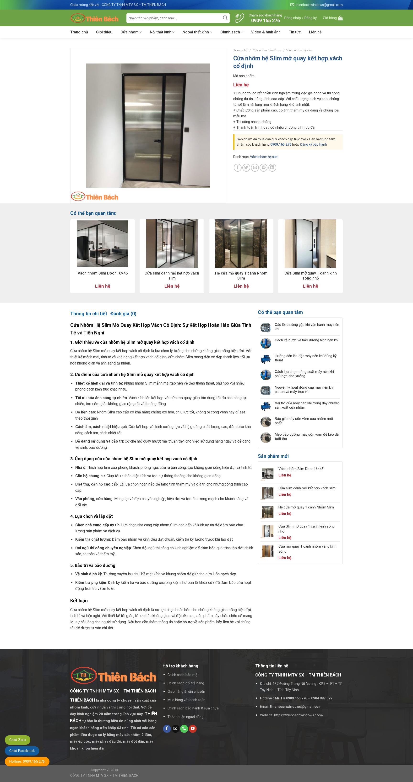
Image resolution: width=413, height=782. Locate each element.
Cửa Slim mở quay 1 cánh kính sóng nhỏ (310, 275)
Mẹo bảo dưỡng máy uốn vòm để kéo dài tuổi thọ (307, 436)
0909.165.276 (280, 144)
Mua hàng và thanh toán (186, 700)
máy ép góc (80, 741)
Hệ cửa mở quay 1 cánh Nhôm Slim (241, 275)
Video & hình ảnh (266, 32)
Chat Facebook (22, 751)
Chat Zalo (17, 740)
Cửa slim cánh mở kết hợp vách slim (172, 275)
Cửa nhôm (129, 32)
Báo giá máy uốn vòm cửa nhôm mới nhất (304, 421)
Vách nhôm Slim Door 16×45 (103, 273)
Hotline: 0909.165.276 (27, 761)
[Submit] (225, 18)
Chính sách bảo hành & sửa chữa (193, 708)
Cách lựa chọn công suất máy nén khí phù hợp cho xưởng (304, 374)
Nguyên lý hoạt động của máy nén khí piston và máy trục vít (304, 389)
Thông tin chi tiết (88, 314)
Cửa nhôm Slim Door (267, 50)
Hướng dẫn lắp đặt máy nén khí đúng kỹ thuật (306, 358)
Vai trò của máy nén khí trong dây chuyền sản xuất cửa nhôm (307, 405)
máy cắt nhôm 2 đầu (133, 735)
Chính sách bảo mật (183, 675)
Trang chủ (79, 32)
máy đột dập (133, 741)
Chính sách (230, 32)
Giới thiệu (104, 32)
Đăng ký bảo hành (313, 144)
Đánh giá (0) (123, 314)
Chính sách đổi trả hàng (186, 683)
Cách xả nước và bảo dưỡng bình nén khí (306, 340)
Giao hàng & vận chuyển (186, 692)
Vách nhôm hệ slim (299, 50)
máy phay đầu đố (106, 741)
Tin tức (295, 32)
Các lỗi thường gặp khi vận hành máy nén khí (307, 326)
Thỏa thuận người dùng (185, 717)
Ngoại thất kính (196, 32)
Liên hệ (315, 32)
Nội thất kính (160, 32)
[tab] (88, 313)
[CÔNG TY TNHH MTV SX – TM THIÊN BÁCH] (94, 18)
